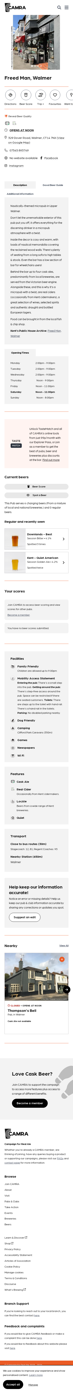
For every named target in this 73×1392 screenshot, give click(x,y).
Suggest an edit (25, 917)
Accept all (13, 1384)
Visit (7, 1195)
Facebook (51, 158)
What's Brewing (14, 1289)
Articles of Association (17, 1260)
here (36, 1315)
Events (8, 1212)
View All (64, 945)
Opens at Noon (22, 130)
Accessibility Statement (18, 1254)
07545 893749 (19, 150)
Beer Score (38, 486)
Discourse (10, 1283)
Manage (33, 1384)
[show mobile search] (59, 7)
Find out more (51, 459)
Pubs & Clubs (11, 1201)
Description (20, 184)
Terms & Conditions (15, 1277)
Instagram (16, 165)
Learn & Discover (14, 1237)
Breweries (10, 1218)
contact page (12, 1162)
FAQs (60, 1158)
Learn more (36, 1374)
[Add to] (62, 959)
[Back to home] (15, 7)
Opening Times (20, 352)
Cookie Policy (12, 1266)
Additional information (20, 193)
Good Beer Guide (53, 184)
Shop (7, 1243)
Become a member (18, 614)
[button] (66, 989)
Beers (7, 1224)
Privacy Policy (12, 1249)
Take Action (11, 1206)
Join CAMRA (11, 1183)
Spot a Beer (39, 494)
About (8, 1189)
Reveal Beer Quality (19, 116)
